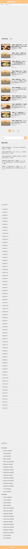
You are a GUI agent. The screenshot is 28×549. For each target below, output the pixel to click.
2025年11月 (5, 236)
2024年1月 (5, 302)
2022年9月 (5, 350)
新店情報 (5, 448)
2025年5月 (5, 254)
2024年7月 (5, 284)
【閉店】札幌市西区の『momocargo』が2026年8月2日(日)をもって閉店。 (14, 148)
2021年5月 (5, 399)
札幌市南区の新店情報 (8, 467)
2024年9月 (5, 278)
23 (18, 130)
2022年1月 (5, 375)
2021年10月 (5, 384)
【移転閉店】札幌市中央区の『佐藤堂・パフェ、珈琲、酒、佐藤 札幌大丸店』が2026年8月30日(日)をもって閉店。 (14, 162)
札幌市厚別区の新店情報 (8, 469)
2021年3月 (5, 405)
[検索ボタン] (26, 1)
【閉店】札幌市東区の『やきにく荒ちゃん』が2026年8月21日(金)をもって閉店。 (14, 152)
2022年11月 (5, 344)
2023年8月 (5, 317)
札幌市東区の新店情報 (8, 475)
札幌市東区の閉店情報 (8, 521)
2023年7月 (5, 320)
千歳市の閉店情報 (7, 500)
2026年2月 (5, 227)
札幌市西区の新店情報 (8, 483)
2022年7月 (5, 356)
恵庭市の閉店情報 (7, 505)
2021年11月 (5, 381)
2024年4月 (5, 293)
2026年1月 (5, 230)
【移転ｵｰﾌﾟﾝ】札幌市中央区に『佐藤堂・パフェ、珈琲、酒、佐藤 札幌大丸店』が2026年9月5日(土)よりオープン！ (14, 168)
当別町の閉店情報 (7, 502)
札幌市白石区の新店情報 (8, 480)
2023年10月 (5, 311)
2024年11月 (5, 272)
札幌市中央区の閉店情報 (8, 508)
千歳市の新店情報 (7, 453)
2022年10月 (5, 347)
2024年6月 (5, 287)
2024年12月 (5, 269)
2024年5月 (5, 290)
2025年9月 (5, 242)
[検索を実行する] (25, 138)
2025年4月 (5, 257)
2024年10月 (5, 275)
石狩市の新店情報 (7, 491)
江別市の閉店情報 (7, 535)
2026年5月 (5, 218)
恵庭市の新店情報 (7, 459)
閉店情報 (5, 494)
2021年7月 (5, 393)
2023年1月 (5, 338)
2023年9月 (5, 314)
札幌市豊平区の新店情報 (8, 486)
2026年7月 (5, 212)
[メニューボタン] (1, 1)
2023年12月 (5, 305)
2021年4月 (5, 402)
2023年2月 (5, 335)
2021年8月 (5, 390)
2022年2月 (5, 372)
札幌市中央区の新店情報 (8, 461)
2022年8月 (5, 353)
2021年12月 (5, 378)
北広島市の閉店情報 (7, 497)
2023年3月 (5, 332)
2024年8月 (5, 281)
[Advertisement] (14, 21)
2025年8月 (5, 245)
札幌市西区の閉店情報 (8, 530)
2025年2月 (5, 263)
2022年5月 (5, 362)
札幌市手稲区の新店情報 (8, 472)
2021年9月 (5, 387)
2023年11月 (5, 308)
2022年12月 (5, 341)
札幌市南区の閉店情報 (8, 513)
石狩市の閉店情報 (7, 538)
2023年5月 (5, 326)
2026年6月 (5, 215)
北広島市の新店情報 (7, 450)
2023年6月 (5, 323)
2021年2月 (5, 408)
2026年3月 (5, 224)
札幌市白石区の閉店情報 (8, 527)
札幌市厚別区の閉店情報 (8, 516)
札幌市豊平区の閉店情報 (8, 532)
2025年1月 (5, 266)
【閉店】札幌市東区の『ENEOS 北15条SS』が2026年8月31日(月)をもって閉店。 (14, 156)
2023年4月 (5, 329)
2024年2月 (5, 299)
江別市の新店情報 (7, 488)
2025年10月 (5, 239)
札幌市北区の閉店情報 (8, 510)
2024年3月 (5, 296)
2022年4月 (5, 366)
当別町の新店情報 (7, 456)
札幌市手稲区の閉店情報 (8, 519)
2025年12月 (5, 233)
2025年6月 (5, 251)
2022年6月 (5, 360)
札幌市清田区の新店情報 (8, 478)
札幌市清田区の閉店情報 (8, 524)
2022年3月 (5, 369)
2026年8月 (5, 209)
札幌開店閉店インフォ (14, 1)
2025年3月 (5, 260)
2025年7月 (5, 248)
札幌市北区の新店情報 (8, 464)
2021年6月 (5, 396)
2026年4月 (5, 221)
